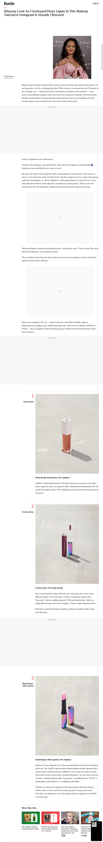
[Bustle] (9, 3)
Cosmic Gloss (41, 588)
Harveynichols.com (58, 325)
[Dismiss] (99, 823)
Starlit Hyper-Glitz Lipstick (47, 759)
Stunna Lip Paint (51, 88)
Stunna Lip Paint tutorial (52, 98)
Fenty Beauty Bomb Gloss (46, 477)
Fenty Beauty (57, 588)
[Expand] (93, 823)
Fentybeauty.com (28, 325)
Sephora (66, 477)
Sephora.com (41, 325)
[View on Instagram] (60, 217)
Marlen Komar (9, 76)
